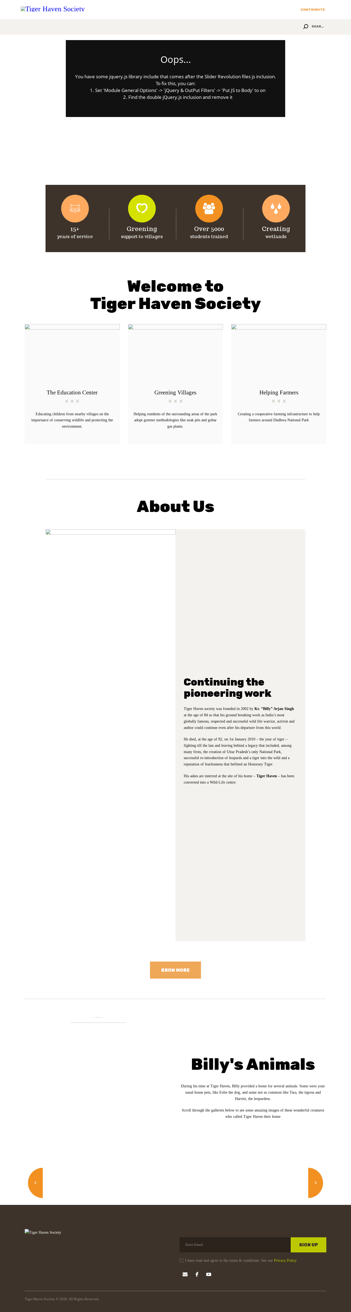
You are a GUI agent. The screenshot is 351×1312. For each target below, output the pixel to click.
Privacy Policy (285, 1260)
